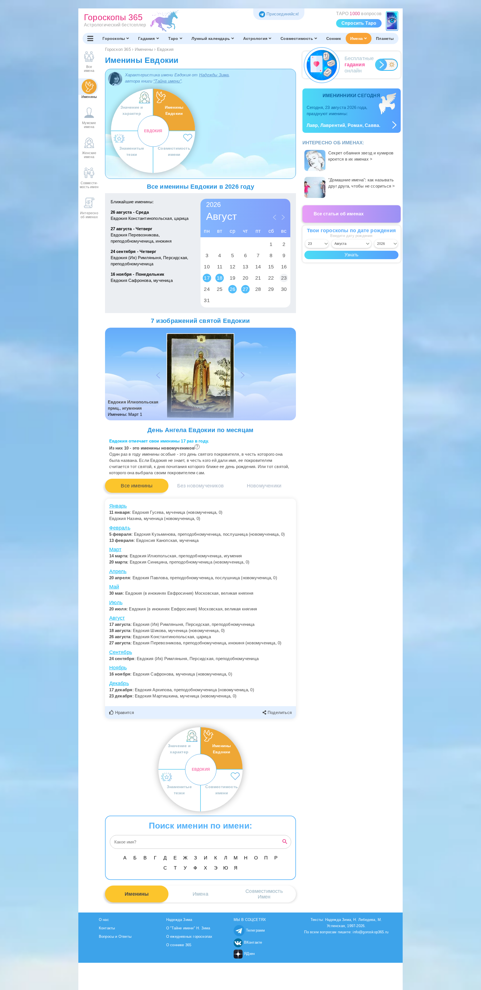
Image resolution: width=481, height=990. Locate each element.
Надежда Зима (179, 920)
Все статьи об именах (339, 213)
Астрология (255, 38)
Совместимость (297, 38)
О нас (104, 920)
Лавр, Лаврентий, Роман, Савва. (343, 125)
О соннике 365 (179, 945)
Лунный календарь (211, 38)
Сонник (333, 38)
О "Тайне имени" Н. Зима (188, 928)
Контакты (107, 928)
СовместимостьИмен (264, 894)
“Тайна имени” (167, 81)
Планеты (385, 38)
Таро (173, 38)
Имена (356, 38)
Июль (116, 602)
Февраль (119, 528)
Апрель (118, 571)
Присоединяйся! (282, 14)
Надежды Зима (214, 74)
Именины (137, 894)
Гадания (146, 38)
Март (115, 549)
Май (114, 587)
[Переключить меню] (90, 38)
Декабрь (119, 683)
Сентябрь (120, 652)
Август (117, 618)
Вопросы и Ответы (115, 936)
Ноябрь (118, 667)
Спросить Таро (359, 23)
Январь (118, 506)
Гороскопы (113, 38)
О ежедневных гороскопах (189, 936)
